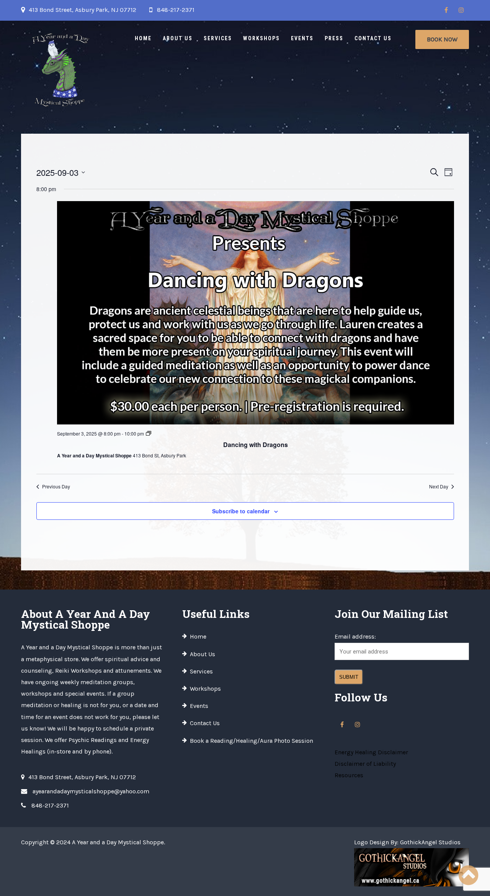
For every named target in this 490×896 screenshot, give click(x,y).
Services (218, 38)
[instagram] (461, 10)
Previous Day (56, 486)
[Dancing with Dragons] (255, 312)
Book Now (442, 39)
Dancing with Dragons (255, 444)
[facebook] (446, 10)
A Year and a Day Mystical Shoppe (118, 842)
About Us (178, 38)
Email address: (355, 636)
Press (334, 38)
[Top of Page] (468, 876)
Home (143, 38)
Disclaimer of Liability (365, 763)
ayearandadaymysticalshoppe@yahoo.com (91, 791)
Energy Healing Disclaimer (371, 752)
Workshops (261, 38)
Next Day (438, 486)
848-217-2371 (175, 9)
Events (302, 38)
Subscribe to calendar (241, 511)
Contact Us (373, 38)
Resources (349, 775)
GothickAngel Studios (430, 842)
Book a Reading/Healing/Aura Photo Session (251, 740)
